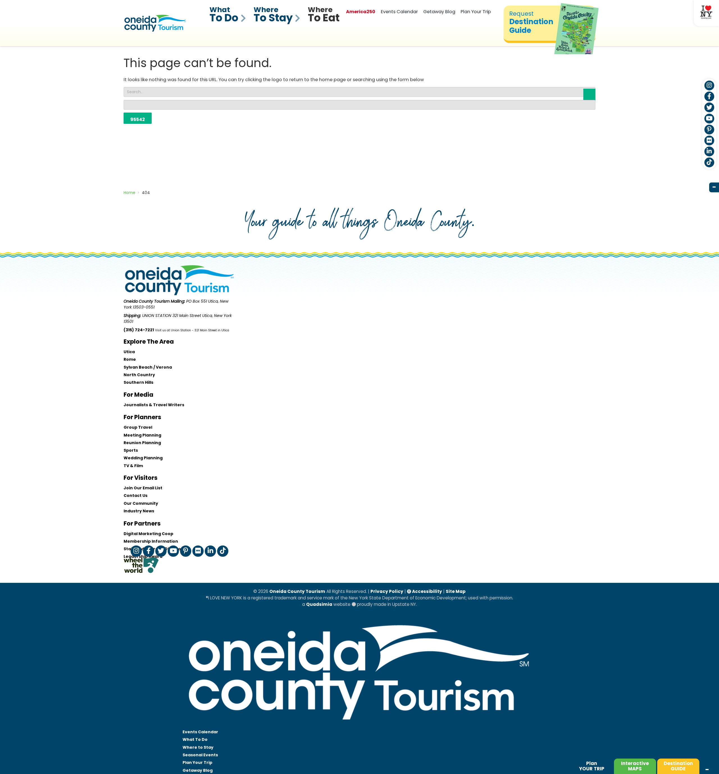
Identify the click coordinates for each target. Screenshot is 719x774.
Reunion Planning (142, 443)
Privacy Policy (386, 591)
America (360, 11)
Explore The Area (149, 341)
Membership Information (151, 541)
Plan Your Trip (476, 11)
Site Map (456, 591)
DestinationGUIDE (678, 766)
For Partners (142, 523)
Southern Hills (138, 382)
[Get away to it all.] (359, 725)
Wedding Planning (143, 458)
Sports (131, 450)
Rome (130, 359)
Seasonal (200, 755)
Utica (129, 352)
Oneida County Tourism (297, 591)
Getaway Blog (439, 11)
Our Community (141, 503)
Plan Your (197, 762)
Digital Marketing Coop (148, 533)
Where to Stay (198, 747)
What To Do (195, 739)
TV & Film (133, 466)
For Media (138, 395)
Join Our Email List (143, 488)
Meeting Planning (142, 435)
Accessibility (426, 591)
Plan (591, 766)
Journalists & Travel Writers (154, 405)
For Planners (142, 417)
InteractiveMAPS (635, 766)
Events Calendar (399, 11)
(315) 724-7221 (139, 330)
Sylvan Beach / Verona (148, 367)
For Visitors (141, 478)
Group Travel (138, 427)
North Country (139, 375)
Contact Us (135, 495)
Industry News (139, 511)
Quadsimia (319, 604)
